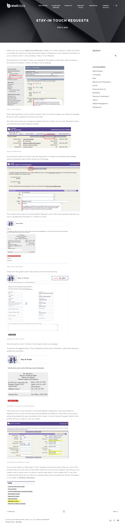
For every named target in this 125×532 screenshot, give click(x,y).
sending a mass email (27, 478)
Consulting (97, 75)
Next (115, 511)
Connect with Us (106, 6)
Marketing (96, 93)
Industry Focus (80, 6)
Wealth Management (100, 103)
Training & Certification (101, 96)
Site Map (19, 522)
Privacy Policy (10, 522)
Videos (95, 100)
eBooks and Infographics (102, 82)
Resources (93, 5)
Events (95, 85)
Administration (98, 71)
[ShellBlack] (16, 5)
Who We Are (43, 5)
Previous (11, 511)
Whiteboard (97, 107)
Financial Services (99, 89)
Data (94, 78)
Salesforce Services (56, 6)
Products (68, 5)
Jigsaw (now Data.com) (33, 50)
